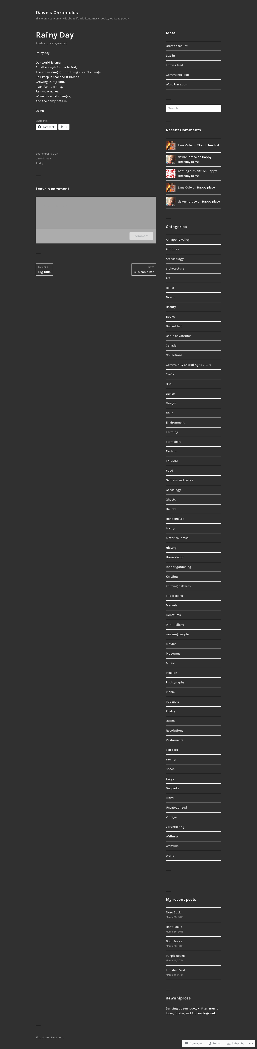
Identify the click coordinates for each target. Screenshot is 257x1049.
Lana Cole (185, 145)
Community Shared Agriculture (188, 365)
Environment (175, 422)
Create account (177, 46)
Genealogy (173, 490)
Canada (171, 345)
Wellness (172, 836)
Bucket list (174, 326)
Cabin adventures (178, 336)
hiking (170, 528)
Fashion (171, 451)
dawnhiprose (43, 158)
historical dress (177, 538)
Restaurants (174, 740)
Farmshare (173, 442)
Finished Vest (175, 970)
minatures (173, 615)
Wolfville (172, 846)
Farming (172, 432)
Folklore (172, 461)
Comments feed (177, 75)
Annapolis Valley (177, 239)
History (171, 547)
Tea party (172, 788)
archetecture (175, 268)
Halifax (171, 509)
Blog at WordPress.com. (50, 1037)
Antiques (172, 249)
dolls (169, 413)
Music (170, 663)
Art (168, 278)
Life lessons (174, 596)
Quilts (170, 721)
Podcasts (172, 701)
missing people (177, 634)
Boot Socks (174, 927)
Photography (175, 682)
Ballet (170, 288)
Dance (170, 393)
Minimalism (175, 624)
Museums (173, 653)
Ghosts (171, 499)
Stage (170, 778)
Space (170, 769)
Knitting (172, 576)
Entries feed (174, 65)
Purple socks (175, 956)
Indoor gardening (178, 567)
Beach (170, 297)
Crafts (170, 374)
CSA (168, 384)
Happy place (206, 187)
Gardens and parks (179, 480)
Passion (171, 673)
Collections (174, 355)
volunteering (175, 827)
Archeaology (175, 259)
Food (169, 470)
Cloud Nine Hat (208, 145)
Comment (141, 236)
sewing (171, 759)
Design (171, 403)
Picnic (170, 692)
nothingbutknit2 (190, 171)
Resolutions (174, 730)
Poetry (40, 43)
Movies (171, 644)
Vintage (171, 817)
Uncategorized (56, 43)
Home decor (175, 557)
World (170, 855)
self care (172, 750)
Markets (172, 605)
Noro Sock (173, 912)
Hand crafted (175, 519)
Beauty (171, 307)
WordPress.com (177, 84)
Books (170, 316)
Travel (170, 798)
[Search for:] (193, 108)
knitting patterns (178, 586)
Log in (170, 55)
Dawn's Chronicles (57, 12)
